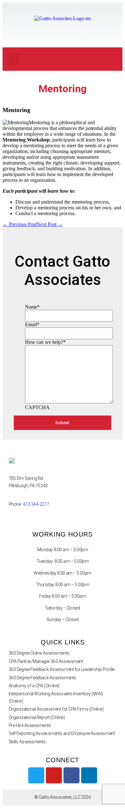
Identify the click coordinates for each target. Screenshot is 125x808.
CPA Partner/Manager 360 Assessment (46, 661)
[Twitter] (85, 59)
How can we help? (45, 342)
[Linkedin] (111, 59)
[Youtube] (98, 59)
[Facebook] (71, 775)
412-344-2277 (36, 504)
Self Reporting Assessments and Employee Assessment (62, 733)
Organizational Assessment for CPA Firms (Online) (56, 709)
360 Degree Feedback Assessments (42, 677)
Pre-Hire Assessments (30, 725)
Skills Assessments (27, 741)
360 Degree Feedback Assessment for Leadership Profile (62, 669)
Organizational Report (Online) (37, 717)
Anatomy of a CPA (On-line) (34, 685)
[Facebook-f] (72, 59)
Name (32, 307)
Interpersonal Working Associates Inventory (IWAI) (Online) (56, 697)
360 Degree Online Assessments (39, 653)
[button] (13, 59)
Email (32, 324)
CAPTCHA (37, 407)
